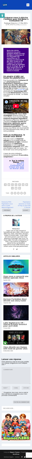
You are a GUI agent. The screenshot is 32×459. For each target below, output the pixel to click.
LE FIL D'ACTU (10, 25)
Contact (17, 457)
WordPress (16, 454)
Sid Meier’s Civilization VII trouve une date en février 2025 (16, 165)
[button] (2, 15)
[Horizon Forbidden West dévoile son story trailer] (16, 289)
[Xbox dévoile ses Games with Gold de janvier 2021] (16, 337)
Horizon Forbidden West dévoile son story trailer (15, 300)
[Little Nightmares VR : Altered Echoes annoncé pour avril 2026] (16, 312)
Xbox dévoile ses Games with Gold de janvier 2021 (15, 348)
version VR (21, 90)
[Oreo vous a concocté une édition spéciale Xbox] (16, 267)
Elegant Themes (15, 452)
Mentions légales (9, 457)
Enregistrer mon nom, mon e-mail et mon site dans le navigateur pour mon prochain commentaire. (15, 393)
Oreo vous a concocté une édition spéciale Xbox (15, 277)
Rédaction (14, 23)
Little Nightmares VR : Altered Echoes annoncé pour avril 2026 (15, 324)
